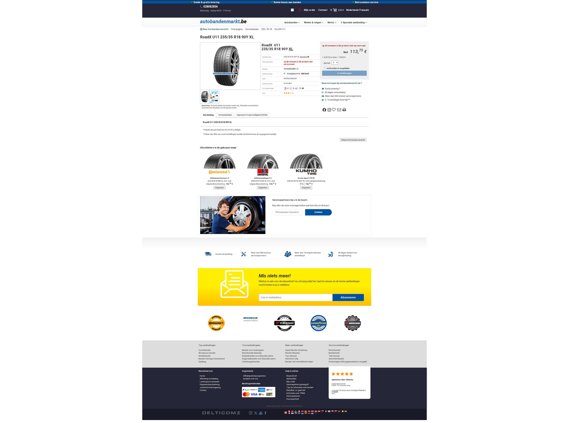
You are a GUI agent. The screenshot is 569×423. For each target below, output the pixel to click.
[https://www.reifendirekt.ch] (292, 411)
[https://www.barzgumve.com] (296, 413)
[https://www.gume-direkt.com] (322, 411)
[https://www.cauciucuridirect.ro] (289, 413)
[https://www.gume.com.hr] (299, 413)
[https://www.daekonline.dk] (306, 411)
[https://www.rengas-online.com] (329, 411)
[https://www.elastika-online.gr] (292, 413)
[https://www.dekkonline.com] (302, 411)
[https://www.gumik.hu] (346, 411)
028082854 (210, 6)
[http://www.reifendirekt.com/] (316, 413)
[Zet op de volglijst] (334, 110)
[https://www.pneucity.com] (339, 411)
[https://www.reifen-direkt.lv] (309, 413)
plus (333, 393)
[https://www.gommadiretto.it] (299, 411)
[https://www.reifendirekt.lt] (306, 413)
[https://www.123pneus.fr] (289, 411)
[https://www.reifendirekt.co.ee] (302, 413)
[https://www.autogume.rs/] (312, 413)
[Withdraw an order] (299, 10)
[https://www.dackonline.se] (296, 411)
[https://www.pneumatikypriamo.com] (336, 411)
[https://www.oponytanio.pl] (285, 413)
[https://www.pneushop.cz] (332, 411)
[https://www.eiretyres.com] (342, 411)
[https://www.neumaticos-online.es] (316, 411)
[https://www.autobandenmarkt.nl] (309, 411)
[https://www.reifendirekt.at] (319, 411)
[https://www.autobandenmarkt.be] (326, 411)
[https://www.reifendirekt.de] (285, 411)
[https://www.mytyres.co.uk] (312, 411)
